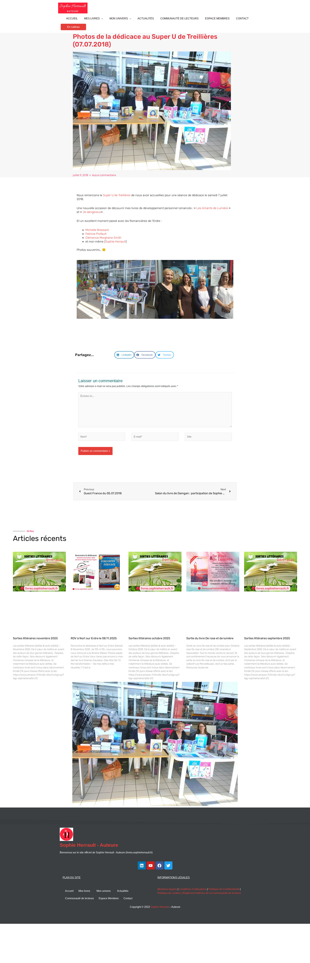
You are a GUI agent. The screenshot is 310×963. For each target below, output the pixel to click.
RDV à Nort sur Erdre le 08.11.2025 (94, 638)
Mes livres (84, 891)
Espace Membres (109, 898)
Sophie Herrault (115, 241)
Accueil (69, 891)
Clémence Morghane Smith (103, 237)
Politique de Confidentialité (223, 889)
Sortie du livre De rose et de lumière (209, 638)
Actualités (122, 891)
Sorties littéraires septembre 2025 (267, 638)
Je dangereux (92, 212)
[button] (73, 27)
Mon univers (104, 891)
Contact (128, 898)
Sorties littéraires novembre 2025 (35, 638)
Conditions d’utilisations (192, 889)
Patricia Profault (95, 234)
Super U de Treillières (116, 195)
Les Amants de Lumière (212, 208)
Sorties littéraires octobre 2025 (149, 638)
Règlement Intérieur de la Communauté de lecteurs (212, 893)
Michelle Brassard (97, 230)
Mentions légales (167, 889)
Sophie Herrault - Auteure (89, 845)
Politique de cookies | (170, 893)
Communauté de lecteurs (79, 898)
